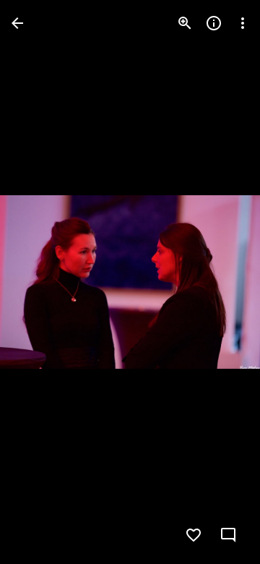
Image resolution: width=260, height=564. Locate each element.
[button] (40, 282)
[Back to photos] (17, 23)
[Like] (193, 535)
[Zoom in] (184, 23)
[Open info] (213, 23)
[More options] (242, 23)
